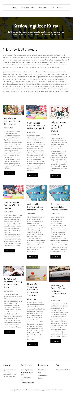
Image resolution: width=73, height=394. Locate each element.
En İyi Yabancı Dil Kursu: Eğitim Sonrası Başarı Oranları (58, 126)
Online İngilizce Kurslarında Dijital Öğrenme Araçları (35, 207)
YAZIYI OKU (10, 173)
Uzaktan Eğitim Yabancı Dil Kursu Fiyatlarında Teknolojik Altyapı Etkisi (58, 291)
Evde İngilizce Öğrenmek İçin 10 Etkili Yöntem (12, 121)
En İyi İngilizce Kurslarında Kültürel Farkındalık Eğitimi (36, 126)
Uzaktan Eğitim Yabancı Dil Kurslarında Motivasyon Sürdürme (34, 289)
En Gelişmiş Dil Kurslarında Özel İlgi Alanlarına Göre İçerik (13, 283)
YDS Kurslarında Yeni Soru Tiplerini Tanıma (12, 205)
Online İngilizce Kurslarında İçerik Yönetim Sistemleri (59, 207)
